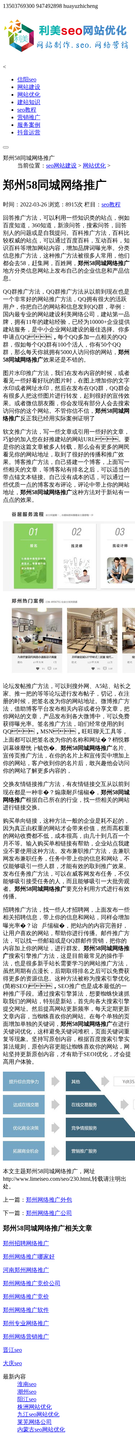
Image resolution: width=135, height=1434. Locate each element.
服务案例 (28, 125)
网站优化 (28, 94)
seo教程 (26, 110)
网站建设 (28, 87)
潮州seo (26, 1392)
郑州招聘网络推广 (26, 1243)
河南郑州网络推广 (26, 1270)
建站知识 (28, 102)
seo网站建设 (61, 165)
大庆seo (12, 1363)
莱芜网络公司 (34, 1422)
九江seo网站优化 (38, 1414)
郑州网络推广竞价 (26, 1297)
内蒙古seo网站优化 (41, 1429)
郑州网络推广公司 (49, 1213)
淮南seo (26, 1384)
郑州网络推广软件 (26, 1310)
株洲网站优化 (34, 1407)
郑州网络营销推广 (26, 1337)
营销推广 (28, 117)
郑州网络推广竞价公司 (31, 1283)
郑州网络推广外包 (49, 1200)
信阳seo (26, 79)
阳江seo (26, 1399)
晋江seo (12, 1350)
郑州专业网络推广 (26, 1323)
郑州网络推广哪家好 (29, 1257)
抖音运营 (28, 132)
